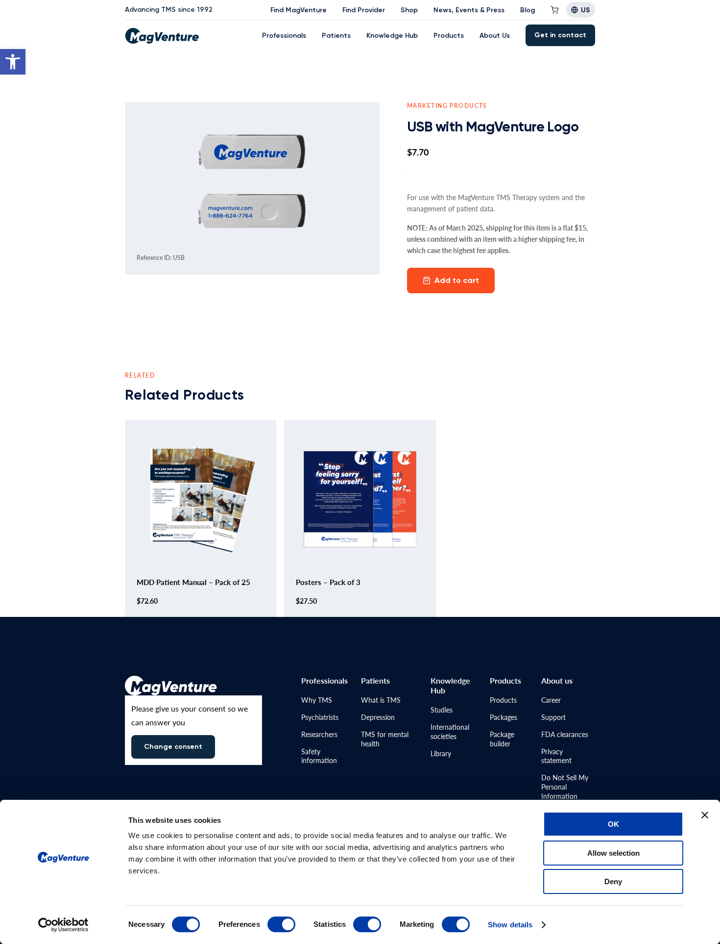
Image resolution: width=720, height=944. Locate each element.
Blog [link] (527, 10)
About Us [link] (495, 35)
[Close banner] (704, 815)
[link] (12, 62)
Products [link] (448, 35)
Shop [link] (409, 10)
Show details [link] (510, 924)
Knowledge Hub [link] (392, 35)
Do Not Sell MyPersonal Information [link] (564, 786)
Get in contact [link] (560, 35)
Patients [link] (336, 35)
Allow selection (613, 853)
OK (613, 824)
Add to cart (456, 280)
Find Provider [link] (363, 10)
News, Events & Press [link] (468, 10)
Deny (613, 881)
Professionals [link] (284, 35)
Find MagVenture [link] (298, 10)
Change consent (173, 746)
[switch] (281, 924)
